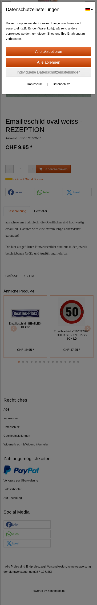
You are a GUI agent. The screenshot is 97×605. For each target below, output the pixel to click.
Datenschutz (61, 84)
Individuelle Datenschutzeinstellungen (49, 72)
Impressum (35, 84)
